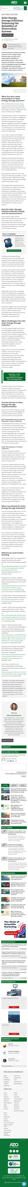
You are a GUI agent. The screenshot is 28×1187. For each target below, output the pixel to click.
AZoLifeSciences (18, 1083)
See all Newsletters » (7, 1066)
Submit (24, 776)
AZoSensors (17, 1075)
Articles (6, 1095)
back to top (22, 1139)
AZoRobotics (7, 1079)
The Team (16, 1109)
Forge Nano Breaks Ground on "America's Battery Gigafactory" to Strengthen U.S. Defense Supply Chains (19, 799)
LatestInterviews (22, 785)
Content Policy (7, 1130)
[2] (5, 797)
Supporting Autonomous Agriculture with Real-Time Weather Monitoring (14, 952)
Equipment (6, 1099)
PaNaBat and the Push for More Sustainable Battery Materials (18, 899)
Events (15, 1095)
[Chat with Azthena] (24, 1184)
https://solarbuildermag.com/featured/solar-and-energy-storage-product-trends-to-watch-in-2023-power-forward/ (14, 617)
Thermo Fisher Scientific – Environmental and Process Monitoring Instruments (14, 967)
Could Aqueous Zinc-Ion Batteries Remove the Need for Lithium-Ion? (18, 884)
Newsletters (7, 1117)
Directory (6, 1097)
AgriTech (10, 1044)
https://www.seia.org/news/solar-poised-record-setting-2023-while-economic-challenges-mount (13, 656)
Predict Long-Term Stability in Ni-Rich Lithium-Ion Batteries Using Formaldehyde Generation (14, 974)
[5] (5, 822)
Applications (17, 1101)
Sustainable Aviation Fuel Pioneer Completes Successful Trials (18, 821)
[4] (5, 815)
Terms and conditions (8, 694)
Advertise (6, 1121)
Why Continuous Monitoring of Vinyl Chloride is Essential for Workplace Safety (18, 914)
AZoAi (15, 1079)
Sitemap (6, 1128)
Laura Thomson (18, 46)
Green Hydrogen (18, 1099)
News (5, 1093)
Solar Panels (5, 1025)
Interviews (16, 1097)
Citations (5, 747)
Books (5, 1105)
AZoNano (6, 1077)
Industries (16, 1103)
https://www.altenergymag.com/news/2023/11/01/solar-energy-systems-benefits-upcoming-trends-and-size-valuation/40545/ (14, 569)
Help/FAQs (16, 1107)
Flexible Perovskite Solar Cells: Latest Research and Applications (19, 877)
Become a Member (19, 1111)
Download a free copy (14, 250)
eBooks (5, 1107)
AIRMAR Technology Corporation (12, 956)
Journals (6, 1109)
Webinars (6, 1101)
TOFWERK (7, 949)
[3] (5, 807)
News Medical (17, 1081)
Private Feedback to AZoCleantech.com (15, 773)
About (5, 1113)
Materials (16, 1105)
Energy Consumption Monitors (10, 998)
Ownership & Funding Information (7, 1134)
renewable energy (16, 203)
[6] (5, 913)
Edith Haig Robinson (14, 715)
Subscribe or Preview (13, 1045)
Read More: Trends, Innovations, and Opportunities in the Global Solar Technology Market (14, 376)
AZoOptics (6, 1081)
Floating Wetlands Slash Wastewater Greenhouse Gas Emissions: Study (19, 790)
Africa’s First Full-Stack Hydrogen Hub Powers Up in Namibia (18, 814)
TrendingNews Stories (5, 785)
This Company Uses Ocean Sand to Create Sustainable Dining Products (18, 892)
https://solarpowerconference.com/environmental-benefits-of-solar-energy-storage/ (14, 673)
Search (5, 1115)
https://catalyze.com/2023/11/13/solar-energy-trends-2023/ (13, 600)
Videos (15, 1093)
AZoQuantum (17, 1077)
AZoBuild (6, 1083)
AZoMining (6, 1085)
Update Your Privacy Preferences (14, 1182)
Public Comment (22, 772)
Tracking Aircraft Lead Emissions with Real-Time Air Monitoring (18, 906)
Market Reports (8, 1103)
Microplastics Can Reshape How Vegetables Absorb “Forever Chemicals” (17, 807)
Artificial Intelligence (13, 1051)
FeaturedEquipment (14, 785)
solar (17, 104)
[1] (5, 790)
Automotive (11, 1058)
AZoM (5, 1075)
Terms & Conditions (9, 1123)
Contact (6, 1119)
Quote (14, 1007)
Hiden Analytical (9, 978)
